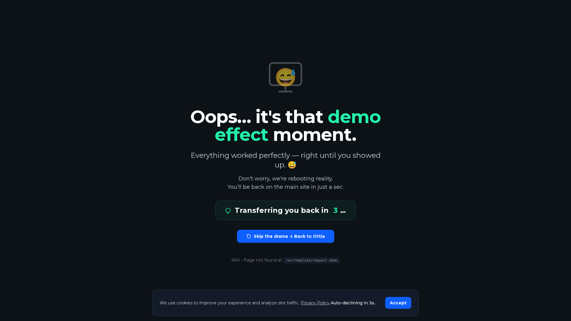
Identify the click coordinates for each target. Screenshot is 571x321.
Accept (398, 303)
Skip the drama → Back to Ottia (289, 236)
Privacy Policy (315, 303)
